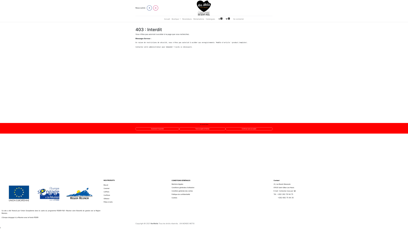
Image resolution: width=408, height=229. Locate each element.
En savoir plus (204, 124)
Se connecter (238, 19)
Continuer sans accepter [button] (249, 129)
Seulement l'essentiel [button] (157, 129)
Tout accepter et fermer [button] (202, 129)
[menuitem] (167, 19)
